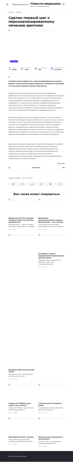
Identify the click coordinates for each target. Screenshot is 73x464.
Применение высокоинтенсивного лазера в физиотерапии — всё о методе (50, 220)
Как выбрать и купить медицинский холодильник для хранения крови (51, 256)
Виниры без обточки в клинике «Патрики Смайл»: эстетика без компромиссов (21, 220)
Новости (14, 61)
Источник (61, 163)
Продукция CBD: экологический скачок (21, 371)
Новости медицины (45, 3)
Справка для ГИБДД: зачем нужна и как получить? (19, 404)
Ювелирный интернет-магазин (20, 437)
